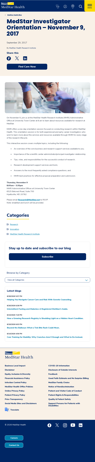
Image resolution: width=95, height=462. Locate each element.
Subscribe (47, 256)
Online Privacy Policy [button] (14, 391)
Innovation (14, 229)
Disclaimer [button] (9, 370)
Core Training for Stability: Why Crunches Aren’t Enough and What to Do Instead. (45, 337)
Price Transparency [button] (14, 399)
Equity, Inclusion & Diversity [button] (17, 374)
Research (14, 224)
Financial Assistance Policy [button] (17, 378)
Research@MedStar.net (29, 199)
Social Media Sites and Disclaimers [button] (21, 403)
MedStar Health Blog (14, 15)
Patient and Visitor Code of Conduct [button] (65, 391)
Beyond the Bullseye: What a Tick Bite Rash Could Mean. (33, 328)
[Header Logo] (13, 4)
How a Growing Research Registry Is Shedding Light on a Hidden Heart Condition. (45, 318)
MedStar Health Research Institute (22, 48)
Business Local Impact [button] (15, 365)
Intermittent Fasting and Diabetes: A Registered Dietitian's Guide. (37, 309)
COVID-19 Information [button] (59, 365)
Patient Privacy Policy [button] (15, 395)
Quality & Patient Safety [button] (59, 399)
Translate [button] (14, 410)
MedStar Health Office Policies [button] (19, 386)
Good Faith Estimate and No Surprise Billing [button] (68, 378)
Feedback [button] (52, 374)
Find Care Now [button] (27, 66)
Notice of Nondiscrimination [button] (61, 386)
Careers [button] (14, 438)
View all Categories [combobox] (15, 280)
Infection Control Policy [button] (15, 382)
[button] (57, 7)
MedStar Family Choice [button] (59, 382)
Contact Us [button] (14, 445)
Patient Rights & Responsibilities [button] (63, 395)
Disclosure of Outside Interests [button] (62, 370)
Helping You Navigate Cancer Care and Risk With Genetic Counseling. (39, 299)
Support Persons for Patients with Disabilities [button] (64, 404)
